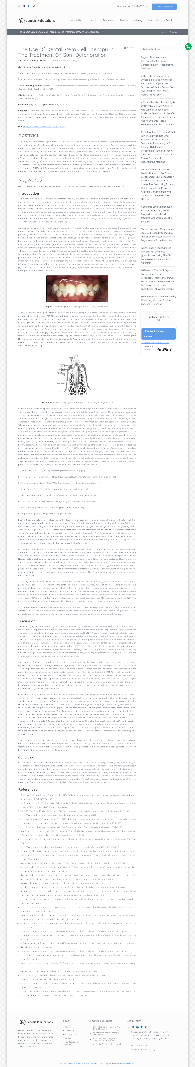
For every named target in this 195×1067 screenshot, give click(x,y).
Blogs (68, 1038)
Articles (173, 32)
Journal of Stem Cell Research (107, 1044)
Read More (31, 1046)
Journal (92, 20)
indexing (137, 20)
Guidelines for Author (72, 1043)
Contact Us (153, 20)
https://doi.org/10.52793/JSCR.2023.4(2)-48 (44, 126)
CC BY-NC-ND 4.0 (149, 349)
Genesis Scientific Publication (155, 342)
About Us (76, 20)
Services (124, 20)
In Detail (168, 20)
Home (163, 32)
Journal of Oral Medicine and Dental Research (106, 1028)
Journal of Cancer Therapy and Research (106, 1034)
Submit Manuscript (164, 6)
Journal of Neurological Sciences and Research (104, 1039)
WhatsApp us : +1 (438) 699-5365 (132, 6)
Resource (108, 20)
